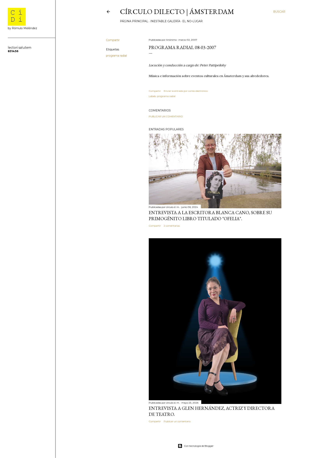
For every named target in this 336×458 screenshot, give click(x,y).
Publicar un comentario (166, 116)
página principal (134, 21)
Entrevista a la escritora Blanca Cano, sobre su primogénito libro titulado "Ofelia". (210, 215)
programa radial (116, 55)
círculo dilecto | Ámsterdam (177, 11)
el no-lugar (192, 21)
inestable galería (165, 21)
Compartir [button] (113, 40)
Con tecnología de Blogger (199, 445)
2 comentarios (172, 225)
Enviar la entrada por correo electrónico (186, 90)
